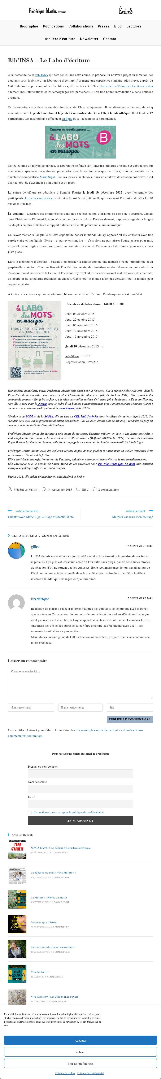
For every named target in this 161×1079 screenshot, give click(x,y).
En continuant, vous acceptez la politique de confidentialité (69, 812)
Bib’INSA (41, 75)
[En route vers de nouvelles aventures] (17, 949)
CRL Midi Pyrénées (86, 416)
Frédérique (40, 599)
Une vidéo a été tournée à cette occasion (126, 86)
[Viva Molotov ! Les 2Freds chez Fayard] (17, 998)
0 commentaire (59, 852)
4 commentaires (56, 1001)
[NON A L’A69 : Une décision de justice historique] (17, 849)
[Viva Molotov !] (17, 974)
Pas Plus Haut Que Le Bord (116, 464)
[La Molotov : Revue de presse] (17, 899)
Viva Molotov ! (40, 972)
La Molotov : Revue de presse (49, 897)
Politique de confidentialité (90, 1073)
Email (31, 797)
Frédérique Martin (25, 489)
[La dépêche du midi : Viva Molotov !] (17, 874)
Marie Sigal (47, 177)
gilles (35, 546)
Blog (85, 489)
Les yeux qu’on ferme (44, 922)
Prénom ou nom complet (42, 766)
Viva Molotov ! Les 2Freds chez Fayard (55, 996)
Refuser (80, 1052)
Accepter (80, 1040)
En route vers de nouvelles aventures (53, 947)
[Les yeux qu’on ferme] (17, 924)
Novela (42, 404)
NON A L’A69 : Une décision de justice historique (61, 848)
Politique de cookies (65, 1073)
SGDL (30, 416)
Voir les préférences (80, 1063)
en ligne (67, 118)
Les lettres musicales (38, 198)
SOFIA (48, 416)
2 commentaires (108, 489)
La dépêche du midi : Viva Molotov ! (53, 872)
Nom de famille (37, 782)
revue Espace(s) (68, 408)
